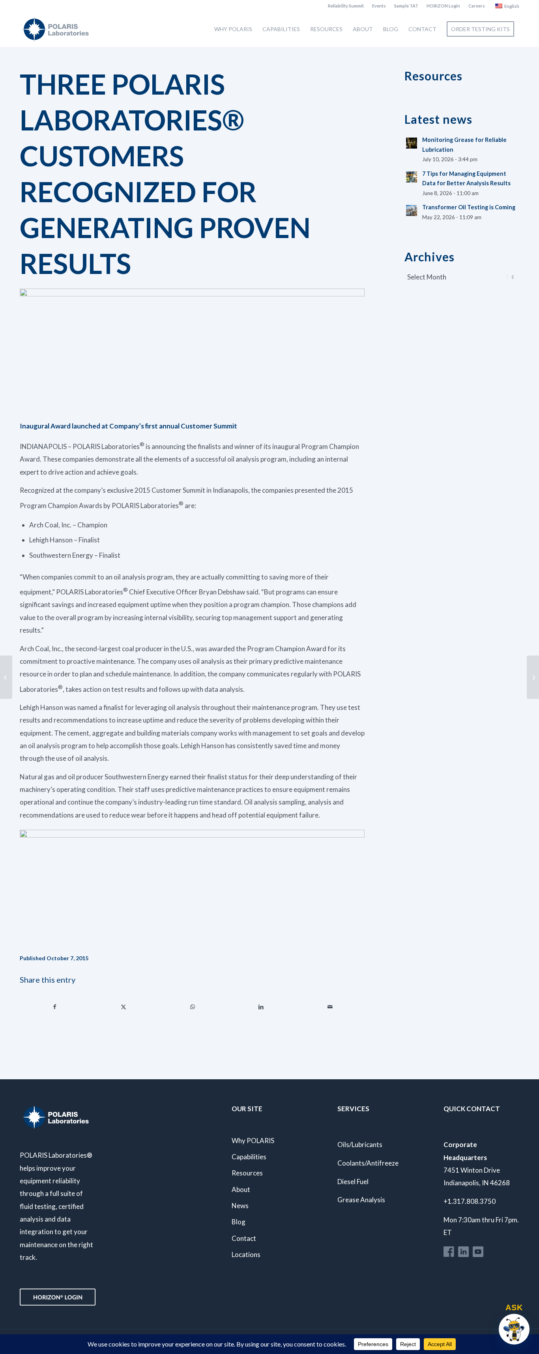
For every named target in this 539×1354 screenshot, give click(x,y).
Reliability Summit (346, 5)
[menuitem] (346, 6)
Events (379, 5)
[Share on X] (123, 1007)
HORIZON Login (443, 5)
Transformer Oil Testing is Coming (468, 207)
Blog (238, 1222)
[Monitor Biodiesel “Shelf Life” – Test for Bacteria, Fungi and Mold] (533, 677)
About (241, 1189)
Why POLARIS (253, 1140)
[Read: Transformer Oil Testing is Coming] (411, 210)
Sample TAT (406, 5)
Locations (246, 1254)
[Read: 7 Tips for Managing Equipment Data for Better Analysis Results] (411, 177)
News (240, 1205)
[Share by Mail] (330, 1007)
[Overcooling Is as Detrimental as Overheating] (6, 677)
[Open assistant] (514, 1329)
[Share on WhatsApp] (192, 1007)
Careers (476, 5)
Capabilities (249, 1157)
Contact (244, 1238)
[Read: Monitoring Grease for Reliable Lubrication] (411, 143)
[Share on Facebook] (54, 1007)
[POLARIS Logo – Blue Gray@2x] (55, 29)
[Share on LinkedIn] (261, 1007)
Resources (247, 1173)
